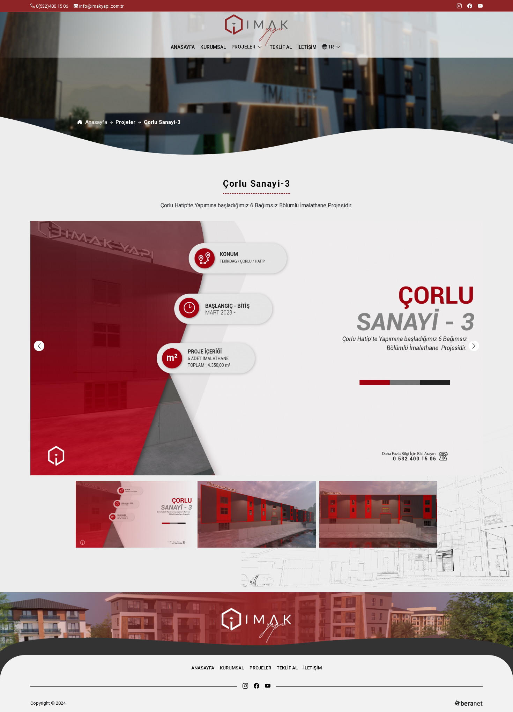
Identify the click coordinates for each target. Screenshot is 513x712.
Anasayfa (183, 47)
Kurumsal (213, 47)
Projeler (243, 47)
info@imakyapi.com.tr (101, 6)
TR (330, 47)
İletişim (307, 47)
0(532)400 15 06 (51, 6)
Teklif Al (281, 47)
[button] (474, 346)
